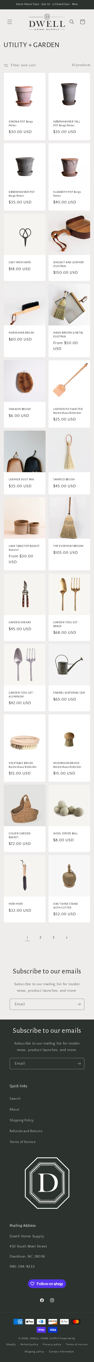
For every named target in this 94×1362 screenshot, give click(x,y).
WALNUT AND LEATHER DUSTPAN (68, 264)
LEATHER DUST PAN (21, 479)
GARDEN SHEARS (20, 622)
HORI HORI (16, 903)
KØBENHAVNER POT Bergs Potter (22, 193)
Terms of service (77, 1344)
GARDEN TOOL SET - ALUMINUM (22, 694)
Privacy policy (52, 1344)
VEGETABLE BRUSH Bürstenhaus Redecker (23, 765)
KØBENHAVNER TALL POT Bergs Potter (66, 123)
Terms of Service (23, 1142)
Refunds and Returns (26, 1131)
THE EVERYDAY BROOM (68, 545)
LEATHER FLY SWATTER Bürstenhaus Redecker (68, 411)
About (14, 1110)
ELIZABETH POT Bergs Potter (67, 193)
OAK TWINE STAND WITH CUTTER (65, 905)
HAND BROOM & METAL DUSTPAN (68, 334)
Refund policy (29, 1344)
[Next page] (66, 937)
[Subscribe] (79, 1004)
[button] (9, 22)
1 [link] (27, 938)
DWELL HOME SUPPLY (44, 1338)
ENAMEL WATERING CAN (69, 692)
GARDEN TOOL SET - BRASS (66, 624)
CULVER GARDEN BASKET (20, 835)
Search (15, 1099)
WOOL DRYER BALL (65, 833)
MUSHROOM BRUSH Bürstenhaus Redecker (67, 765)
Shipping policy (35, 1351)
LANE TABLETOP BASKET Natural (24, 547)
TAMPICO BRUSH (64, 479)
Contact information (61, 1351)
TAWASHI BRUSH (20, 409)
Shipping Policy (22, 1120)
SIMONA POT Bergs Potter (21, 123)
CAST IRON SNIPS (20, 262)
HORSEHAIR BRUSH (21, 332)
